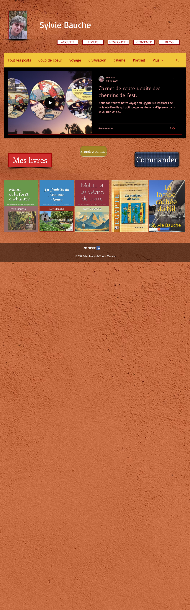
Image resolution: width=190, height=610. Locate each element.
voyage (75, 60)
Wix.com (111, 256)
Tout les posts (19, 60)
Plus (156, 60)
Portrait (139, 60)
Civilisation (97, 60)
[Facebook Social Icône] (98, 248)
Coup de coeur (50, 60)
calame (119, 60)
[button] (177, 60)
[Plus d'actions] (175, 79)
